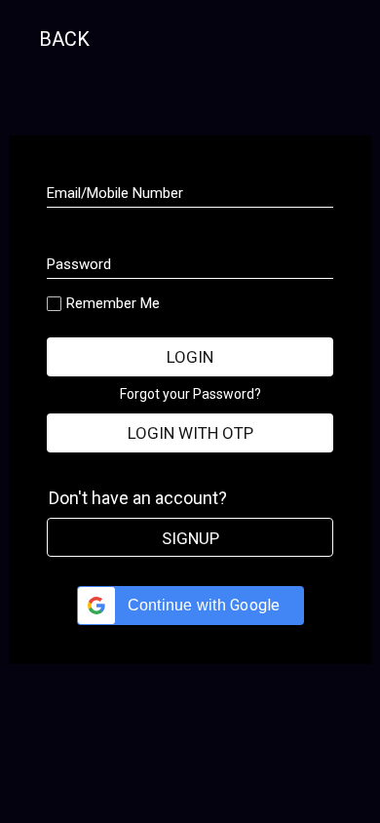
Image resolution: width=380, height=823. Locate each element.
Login (190, 357)
